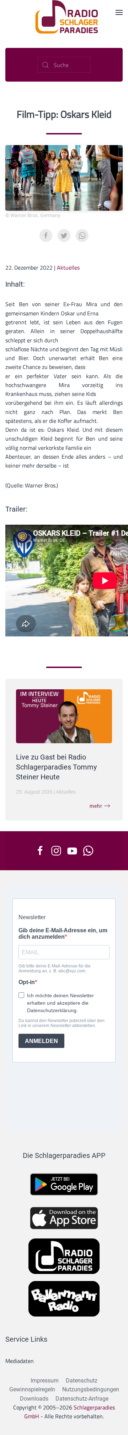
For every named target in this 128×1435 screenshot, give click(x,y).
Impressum (45, 1380)
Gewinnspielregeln (32, 1389)
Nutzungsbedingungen (90, 1389)
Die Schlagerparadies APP (64, 1155)
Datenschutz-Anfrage (81, 1398)
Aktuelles (68, 267)
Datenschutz (81, 1380)
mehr (96, 806)
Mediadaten (19, 1361)
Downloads (34, 1398)
